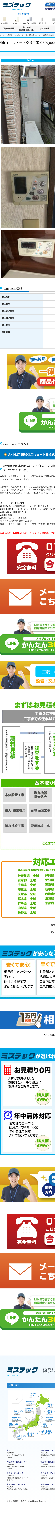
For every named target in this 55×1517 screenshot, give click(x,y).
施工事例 (27, 28)
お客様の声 (44, 29)
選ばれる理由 (9, 29)
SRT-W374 (19, 503)
